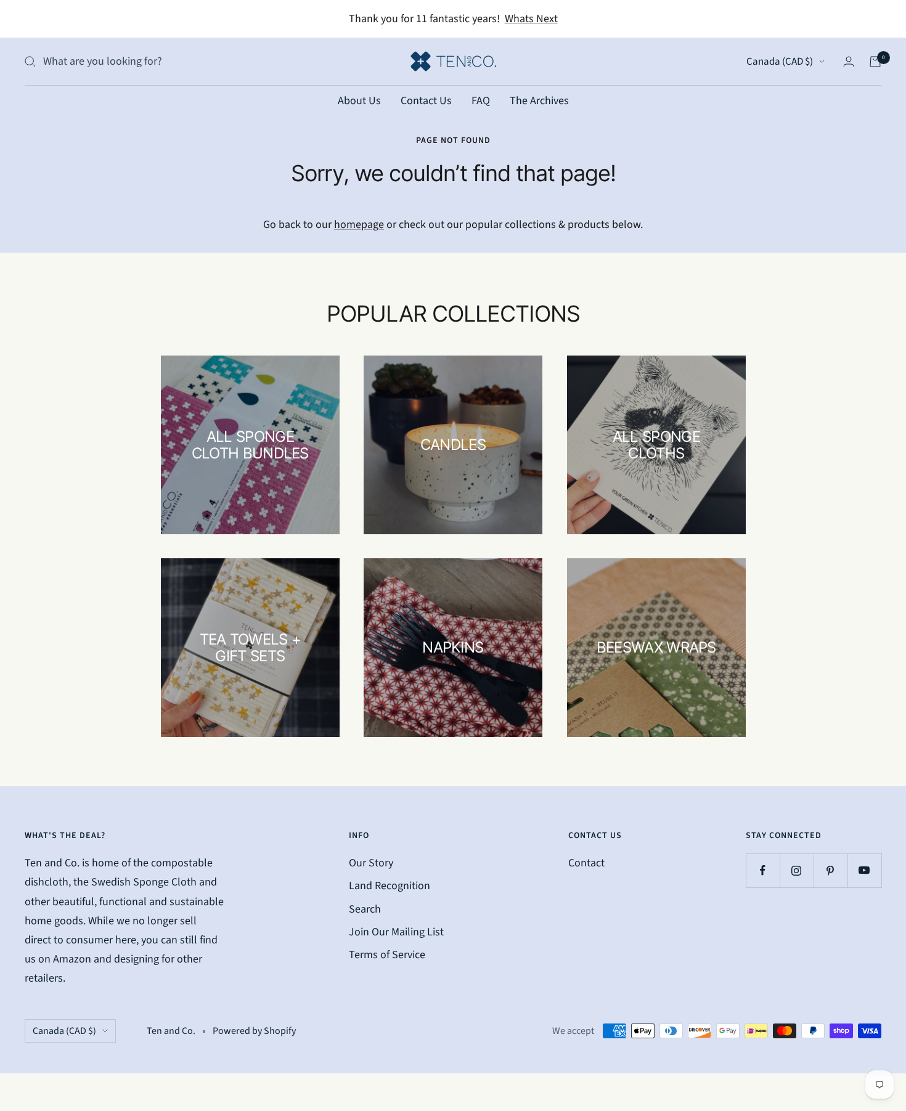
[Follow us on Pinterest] (830, 870)
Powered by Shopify (254, 1031)
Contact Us (426, 100)
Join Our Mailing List (396, 932)
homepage (359, 224)
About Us (359, 100)
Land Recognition (389, 885)
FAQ (480, 100)
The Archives (539, 100)
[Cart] (875, 61)
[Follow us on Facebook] (763, 870)
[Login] (848, 61)
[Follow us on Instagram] (797, 870)
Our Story (371, 863)
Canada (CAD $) (779, 61)
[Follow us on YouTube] (864, 870)
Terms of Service (387, 954)
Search (365, 909)
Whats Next (531, 18)
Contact (586, 863)
